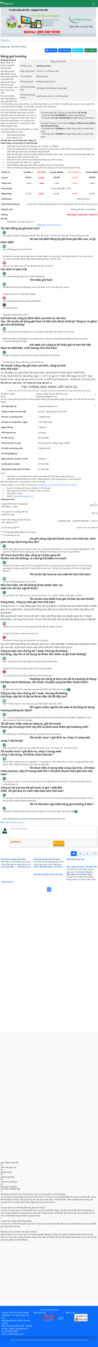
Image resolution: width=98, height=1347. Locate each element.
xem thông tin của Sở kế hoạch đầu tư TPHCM (57, 485)
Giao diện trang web (75, 859)
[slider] (16, 842)
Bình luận (59, 843)
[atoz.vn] (51, 1321)
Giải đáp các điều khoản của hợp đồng (51, 874)
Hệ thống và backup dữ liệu (13, 859)
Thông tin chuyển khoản (12, 882)
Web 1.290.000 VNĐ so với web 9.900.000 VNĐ (54, 867)
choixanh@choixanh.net (23, 496)
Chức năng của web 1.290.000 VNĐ (81, 867)
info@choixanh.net (15, 1334)
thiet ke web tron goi (49, 1310)
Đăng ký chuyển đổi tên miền (47, 859)
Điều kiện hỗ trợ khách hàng (79, 874)
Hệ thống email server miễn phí (31, 867)
